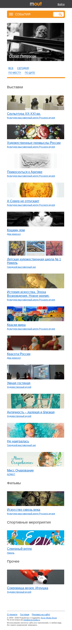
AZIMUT (11, 474)
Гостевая (24, 614)
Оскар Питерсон (22, 56)
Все (10, 68)
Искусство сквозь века (23, 509)
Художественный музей (19, 387)
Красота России (18, 354)
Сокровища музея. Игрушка (27, 588)
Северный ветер (19, 548)
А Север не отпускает (23, 201)
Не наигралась (18, 441)
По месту (14, 72)
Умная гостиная (18, 383)
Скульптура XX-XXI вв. (24, 113)
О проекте (12, 614)
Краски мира (16, 325)
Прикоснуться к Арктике (24, 172)
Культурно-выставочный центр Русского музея (31, 117)
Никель (10, 553)
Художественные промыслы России (34, 143)
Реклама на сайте (41, 614)
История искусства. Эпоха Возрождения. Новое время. (28, 293)
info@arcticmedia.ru (31, 620)
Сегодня (23, 68)
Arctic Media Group (49, 618)
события (22, 14)
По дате (30, 72)
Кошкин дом (16, 230)
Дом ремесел (14, 234)
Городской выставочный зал (21, 267)
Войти (61, 4)
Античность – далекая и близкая (31, 412)
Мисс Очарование (20, 470)
